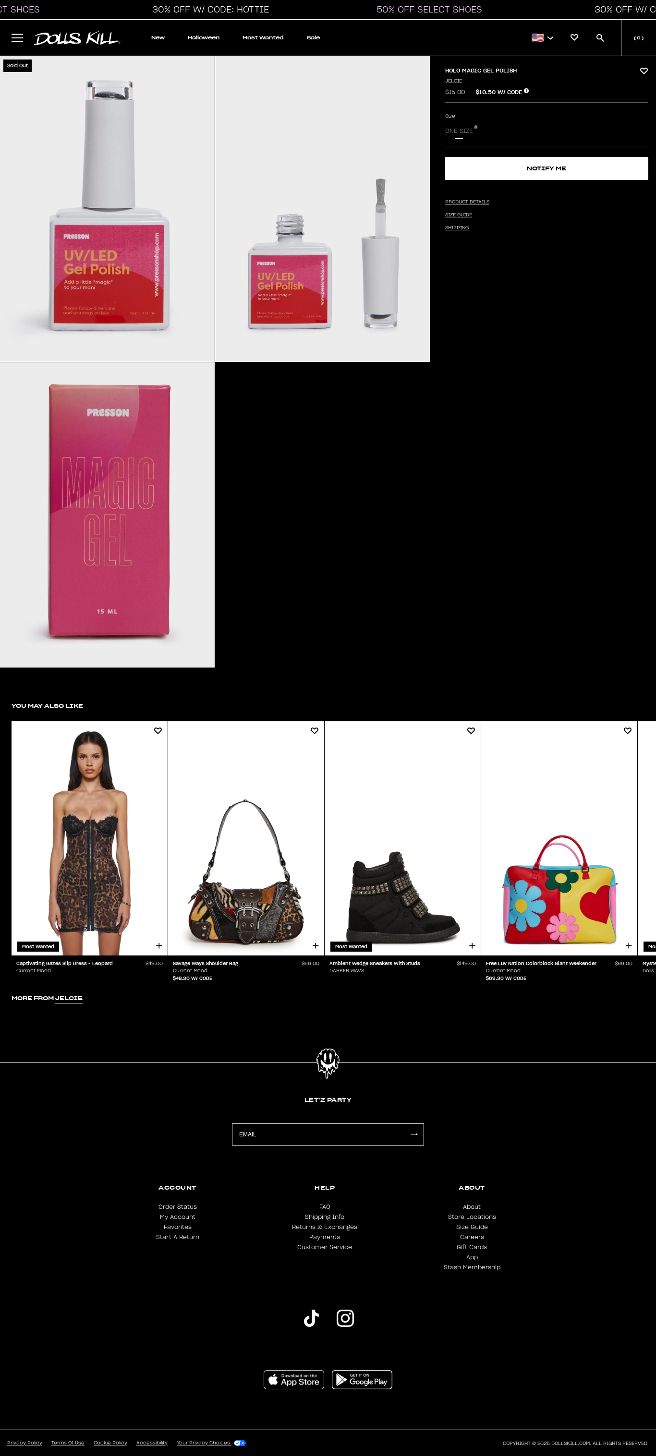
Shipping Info (324, 1217)
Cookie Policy (110, 1443)
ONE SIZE (459, 131)
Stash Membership (472, 1267)
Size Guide (472, 1227)
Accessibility (152, 1443)
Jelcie (453, 81)
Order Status (177, 1207)
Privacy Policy (24, 1443)
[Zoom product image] (107, 209)
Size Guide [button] (458, 215)
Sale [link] (313, 38)
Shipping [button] (457, 228)
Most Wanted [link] (263, 38)
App (472, 1257)
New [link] (158, 38)
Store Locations (472, 1217)
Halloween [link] (203, 38)
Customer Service (324, 1247)
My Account (177, 1217)
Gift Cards (472, 1247)
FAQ (324, 1207)
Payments (324, 1237)
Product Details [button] (467, 202)
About (472, 1207)
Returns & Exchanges (324, 1227)
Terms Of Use (68, 1443)
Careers (472, 1237)
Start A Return (177, 1237)
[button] (208, 9)
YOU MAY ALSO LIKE (47, 705)
